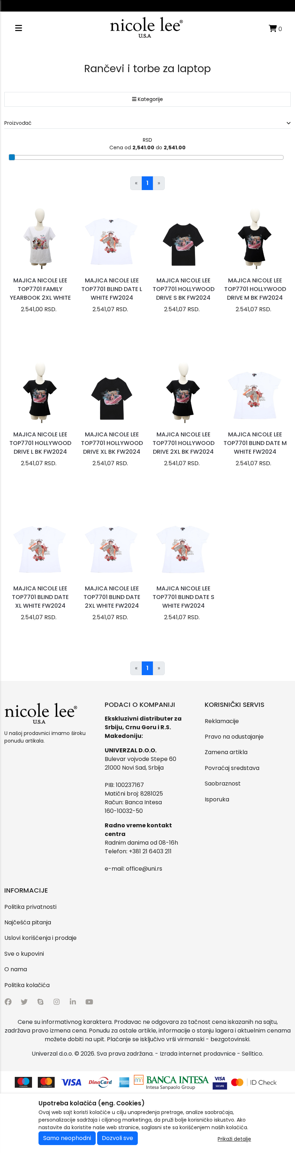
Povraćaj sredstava (232, 768)
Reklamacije (222, 721)
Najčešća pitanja (27, 922)
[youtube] (89, 1002)
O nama (15, 969)
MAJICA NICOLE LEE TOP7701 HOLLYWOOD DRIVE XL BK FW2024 (112, 443)
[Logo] (146, 28)
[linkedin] (72, 1002)
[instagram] (56, 1002)
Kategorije (149, 99)
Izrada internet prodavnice (198, 1053)
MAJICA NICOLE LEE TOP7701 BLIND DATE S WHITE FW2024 (183, 597)
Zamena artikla (226, 752)
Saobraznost (223, 783)
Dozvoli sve (117, 1138)
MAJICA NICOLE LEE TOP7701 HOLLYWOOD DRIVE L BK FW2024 (40, 443)
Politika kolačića (27, 985)
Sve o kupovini (24, 954)
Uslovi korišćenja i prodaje (40, 938)
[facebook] (8, 1002)
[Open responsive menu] (18, 28)
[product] (40, 237)
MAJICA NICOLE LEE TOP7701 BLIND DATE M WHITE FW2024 (255, 443)
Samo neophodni (67, 1138)
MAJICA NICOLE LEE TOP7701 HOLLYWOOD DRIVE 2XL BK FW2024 (183, 443)
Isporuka (217, 799)
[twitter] (24, 1002)
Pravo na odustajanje (234, 736)
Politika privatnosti (30, 907)
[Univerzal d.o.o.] (40, 713)
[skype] (40, 1002)
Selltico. (252, 1053)
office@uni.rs (144, 868)
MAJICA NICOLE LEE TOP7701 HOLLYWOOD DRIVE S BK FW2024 (183, 289)
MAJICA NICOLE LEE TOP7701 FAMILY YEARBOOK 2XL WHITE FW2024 (40, 293)
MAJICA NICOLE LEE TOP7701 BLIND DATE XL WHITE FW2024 (40, 597)
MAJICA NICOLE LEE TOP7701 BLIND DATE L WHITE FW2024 (111, 289)
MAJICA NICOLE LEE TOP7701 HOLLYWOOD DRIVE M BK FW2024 (255, 289)
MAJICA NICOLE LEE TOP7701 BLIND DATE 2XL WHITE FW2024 (111, 597)
